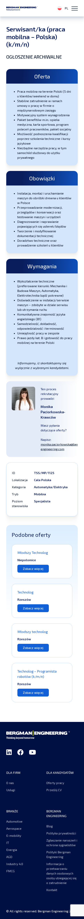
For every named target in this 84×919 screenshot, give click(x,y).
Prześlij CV (54, 790)
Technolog (25, 592)
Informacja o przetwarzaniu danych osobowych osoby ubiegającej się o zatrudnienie (61, 873)
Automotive (14, 821)
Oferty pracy (55, 783)
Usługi (10, 790)
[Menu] (74, 8)
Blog (49, 826)
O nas (10, 783)
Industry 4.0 (14, 864)
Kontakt (51, 890)
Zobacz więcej (33, 568)
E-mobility (14, 835)
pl (66, 8)
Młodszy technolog (32, 631)
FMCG (10, 871)
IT (7, 842)
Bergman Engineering (22, 8)
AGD (9, 857)
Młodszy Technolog (32, 552)
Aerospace (13, 828)
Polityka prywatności (61, 833)
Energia (11, 850)
